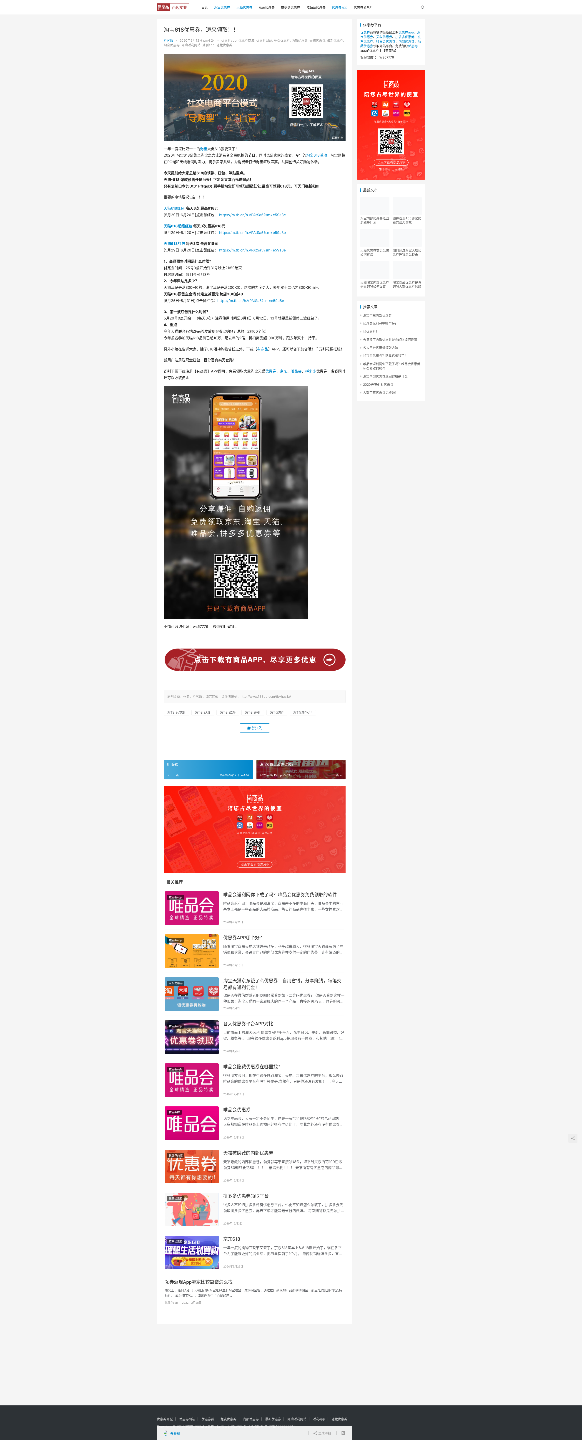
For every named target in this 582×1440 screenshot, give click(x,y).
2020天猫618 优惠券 (378, 384)
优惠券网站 (264, 40)
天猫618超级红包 (178, 226)
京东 (283, 371)
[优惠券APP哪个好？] (192, 951)
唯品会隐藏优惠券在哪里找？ (252, 1067)
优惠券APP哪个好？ (243, 938)
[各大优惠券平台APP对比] (192, 1037)
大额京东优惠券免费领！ (380, 392)
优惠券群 (174, 1112)
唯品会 (296, 371)
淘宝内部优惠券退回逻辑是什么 (374, 220)
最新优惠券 (335, 40)
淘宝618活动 (316, 155)
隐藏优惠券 (224, 45)
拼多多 (310, 371)
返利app (208, 45)
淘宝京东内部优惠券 (377, 315)
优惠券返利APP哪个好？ (380, 323)
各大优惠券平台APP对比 (248, 1024)
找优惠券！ (371, 331)
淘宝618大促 (203, 712)
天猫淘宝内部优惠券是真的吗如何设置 (374, 284)
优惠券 (270, 371)
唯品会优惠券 (316, 7)
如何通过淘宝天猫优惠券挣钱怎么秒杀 (407, 252)
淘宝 (203, 149)
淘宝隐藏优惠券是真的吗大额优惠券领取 (407, 284)
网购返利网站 (191, 45)
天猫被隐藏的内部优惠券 (248, 1153)
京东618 (231, 1239)
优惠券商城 (246, 40)
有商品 (262, 349)
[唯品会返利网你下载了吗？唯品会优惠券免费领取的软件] (192, 908)
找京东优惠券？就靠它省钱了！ (385, 355)
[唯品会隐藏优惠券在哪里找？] (192, 1080)
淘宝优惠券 (222, 7)
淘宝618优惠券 (176, 712)
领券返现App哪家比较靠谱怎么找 (199, 1282)
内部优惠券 (300, 40)
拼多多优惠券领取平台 (246, 1196)
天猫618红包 (174, 208)
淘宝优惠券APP (302, 712)
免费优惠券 (282, 40)
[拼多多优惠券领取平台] (192, 1209)
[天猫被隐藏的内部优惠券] (192, 1166)
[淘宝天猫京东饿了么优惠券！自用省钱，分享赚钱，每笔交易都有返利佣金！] (192, 994)
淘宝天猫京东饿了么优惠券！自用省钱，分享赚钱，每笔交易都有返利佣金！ (282, 984)
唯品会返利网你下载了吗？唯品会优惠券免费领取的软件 (280, 894)
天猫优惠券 (244, 7)
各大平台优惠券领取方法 (380, 348)
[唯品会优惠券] (192, 1123)
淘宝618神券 (253, 712)
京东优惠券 (267, 7)
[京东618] (192, 1252)
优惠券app (339, 7)
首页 (204, 7)
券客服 (168, 40)
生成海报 (324, 1433)
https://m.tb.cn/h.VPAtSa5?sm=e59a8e (252, 215)
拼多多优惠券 (290, 7)
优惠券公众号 (363, 7)
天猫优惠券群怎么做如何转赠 (374, 252)
